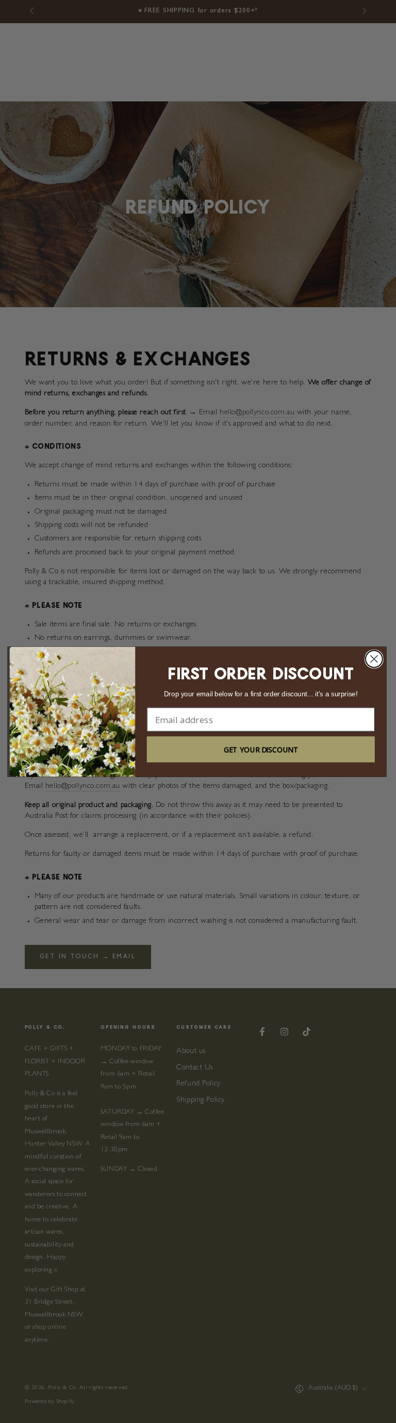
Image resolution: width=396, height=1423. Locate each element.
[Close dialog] (374, 659)
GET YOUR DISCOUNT (261, 749)
